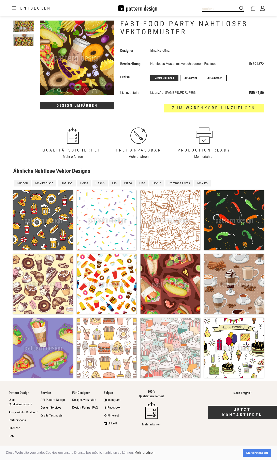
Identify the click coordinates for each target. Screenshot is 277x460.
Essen (100, 183)
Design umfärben (77, 105)
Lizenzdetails (129, 93)
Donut (156, 183)
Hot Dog (67, 183)
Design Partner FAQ (85, 407)
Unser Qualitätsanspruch (20, 402)
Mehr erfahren (73, 156)
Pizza (128, 183)
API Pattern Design (53, 400)
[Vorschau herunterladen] (68, 91)
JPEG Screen (214, 78)
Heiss (84, 183)
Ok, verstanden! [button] (257, 452)
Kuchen (22, 183)
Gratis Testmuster (52, 415)
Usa (142, 183)
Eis (114, 183)
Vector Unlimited (164, 78)
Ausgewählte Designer (23, 412)
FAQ (11, 436)
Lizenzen (14, 428)
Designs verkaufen (84, 400)
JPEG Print (191, 78)
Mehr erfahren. (144, 452)
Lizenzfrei (157, 92)
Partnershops (17, 420)
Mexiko (202, 183)
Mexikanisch (44, 183)
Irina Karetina (160, 50)
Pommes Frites (179, 183)
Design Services (51, 407)
